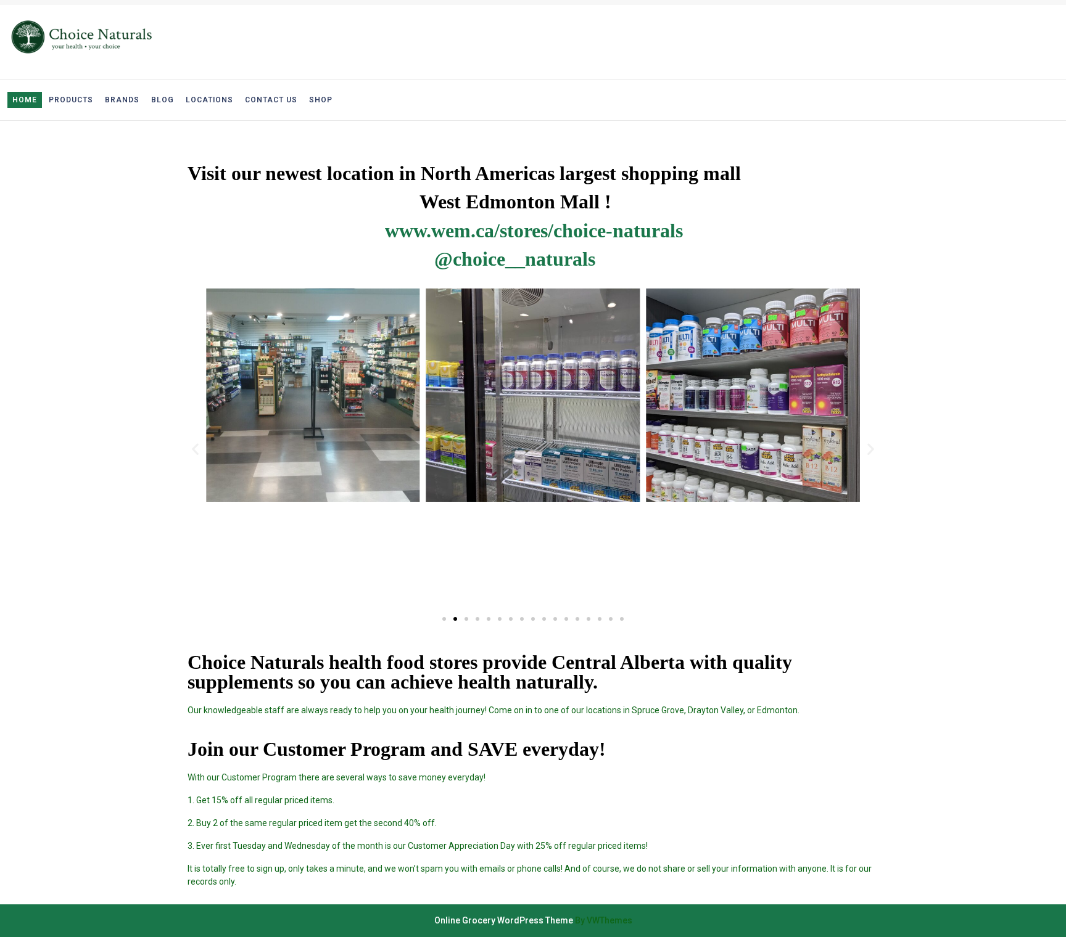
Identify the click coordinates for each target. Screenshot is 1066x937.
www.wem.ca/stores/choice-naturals (534, 230)
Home (24, 100)
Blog (162, 100)
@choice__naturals (514, 259)
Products (71, 100)
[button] (444, 619)
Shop (321, 100)
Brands (122, 100)
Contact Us (271, 100)
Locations (209, 100)
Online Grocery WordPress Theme (503, 920)
